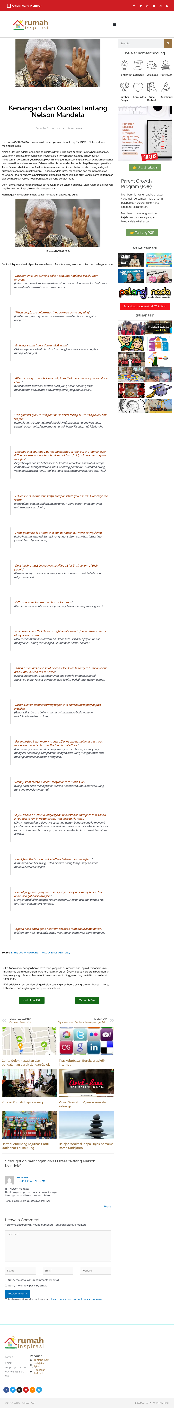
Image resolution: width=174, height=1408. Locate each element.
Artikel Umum (75, 128)
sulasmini (22, 1177)
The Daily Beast (48, 952)
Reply (107, 1206)
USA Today (64, 952)
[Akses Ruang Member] (9, 6)
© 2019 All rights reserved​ (19, 1403)
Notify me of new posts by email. (27, 1285)
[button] (114, 24)
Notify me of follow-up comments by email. (33, 1280)
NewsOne (32, 952)
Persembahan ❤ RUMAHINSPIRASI (151, 1403)
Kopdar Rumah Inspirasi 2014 (22, 1102)
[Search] (168, 43)
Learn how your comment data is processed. (77, 1299)
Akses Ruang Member (26, 5)
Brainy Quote (18, 952)
